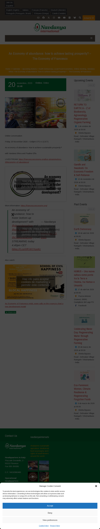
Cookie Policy (44, 526)
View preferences (50, 520)
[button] (96, 486)
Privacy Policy (55, 526)
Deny (50, 513)
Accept (50, 506)
